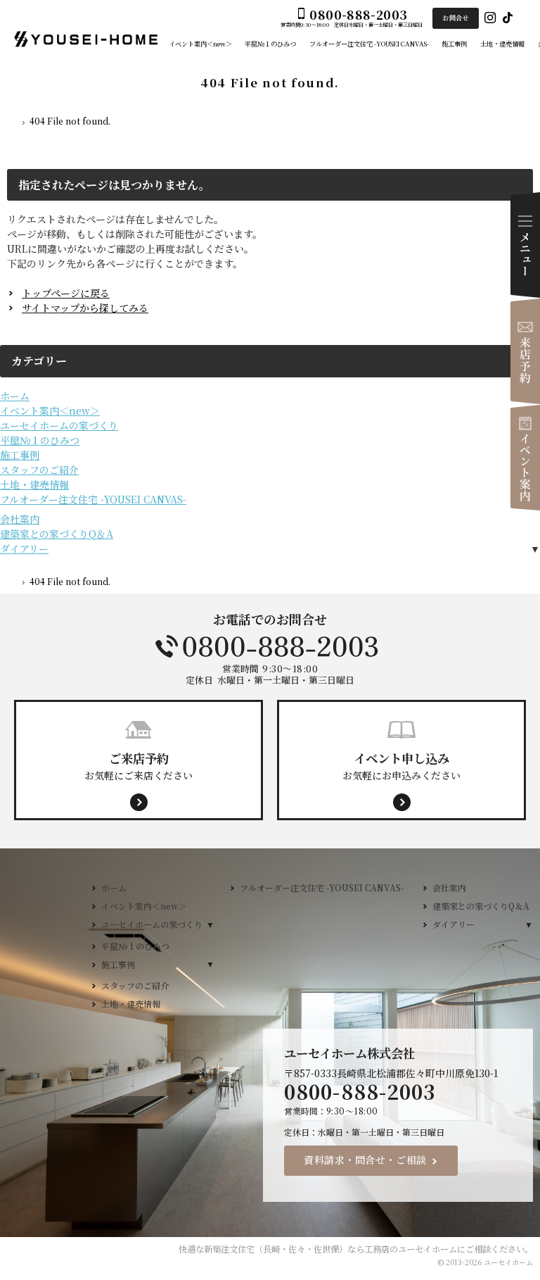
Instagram (490, 18)
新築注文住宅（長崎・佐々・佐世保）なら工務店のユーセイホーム (330, 1249)
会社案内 (19, 519)
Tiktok (507, 18)
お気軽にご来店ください (138, 765)
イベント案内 (525, 457)
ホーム (15, 396)
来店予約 (525, 351)
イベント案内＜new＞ (50, 410)
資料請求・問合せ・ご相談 (365, 1160)
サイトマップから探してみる (85, 308)
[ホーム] (12, 123)
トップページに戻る (66, 293)
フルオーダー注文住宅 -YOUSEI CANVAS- (93, 499)
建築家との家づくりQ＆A (56, 534)
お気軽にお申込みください (401, 765)
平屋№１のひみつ (39, 440)
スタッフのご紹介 (39, 470)
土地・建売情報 (34, 484)
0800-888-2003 (270, 646)
